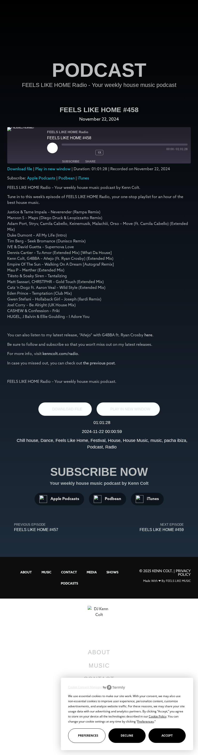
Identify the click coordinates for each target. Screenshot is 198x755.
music (156, 440)
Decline (127, 735)
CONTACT (69, 572)
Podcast (95, 447)
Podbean (66, 178)
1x (99, 152)
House (114, 440)
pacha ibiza (175, 440)
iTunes (83, 178)
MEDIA (92, 572)
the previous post (99, 363)
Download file (19, 168)
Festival (98, 440)
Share (90, 161)
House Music (135, 440)
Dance (47, 440)
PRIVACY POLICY (183, 573)
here (148, 334)
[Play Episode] (52, 148)
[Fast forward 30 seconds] (115, 152)
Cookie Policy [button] (157, 716)
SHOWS (112, 572)
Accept (167, 735)
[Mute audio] (71, 152)
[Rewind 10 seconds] (88, 152)
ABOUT (26, 572)
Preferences (88, 735)
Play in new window (53, 168)
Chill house (27, 440)
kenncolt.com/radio (60, 353)
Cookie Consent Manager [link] (85, 687)
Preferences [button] (145, 721)
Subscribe (70, 161)
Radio (111, 447)
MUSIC (46, 572)
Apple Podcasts (41, 178)
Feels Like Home (72, 440)
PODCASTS (69, 583)
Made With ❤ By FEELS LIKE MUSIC (167, 581)
